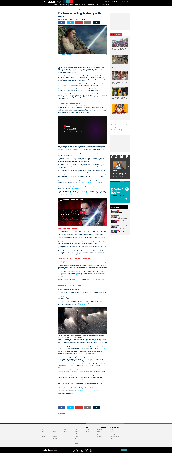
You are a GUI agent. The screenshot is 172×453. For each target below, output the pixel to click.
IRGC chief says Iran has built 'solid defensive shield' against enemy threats (122, 222)
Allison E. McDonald (63, 388)
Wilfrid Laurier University (90, 388)
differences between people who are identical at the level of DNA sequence (76, 371)
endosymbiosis (69, 154)
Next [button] (128, 165)
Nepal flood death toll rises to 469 (122, 211)
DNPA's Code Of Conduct (114, 436)
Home (59, 9)
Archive (111, 440)
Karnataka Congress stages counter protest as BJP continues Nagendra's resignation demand (122, 218)
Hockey (65, 431)
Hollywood (55, 436)
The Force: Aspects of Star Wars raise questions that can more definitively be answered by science (118, 131)
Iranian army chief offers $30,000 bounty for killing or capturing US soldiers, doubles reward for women (122, 228)
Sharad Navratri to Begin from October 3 (118, 114)
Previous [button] (110, 165)
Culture (84, 4)
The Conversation (62, 19)
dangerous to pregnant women (65, 262)
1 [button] (115, 179)
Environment (91, 4)
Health (98, 4)
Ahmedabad (77, 429)
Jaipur (76, 438)
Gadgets (87, 433)
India (50, 4)
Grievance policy (113, 434)
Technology (88, 431)
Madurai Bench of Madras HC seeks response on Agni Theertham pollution (119, 50)
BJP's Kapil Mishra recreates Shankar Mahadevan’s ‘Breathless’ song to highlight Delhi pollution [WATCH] (119, 173)
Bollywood (55, 438)
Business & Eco (44, 433)
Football (65, 433)
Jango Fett (88, 340)
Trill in (101, 237)
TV (53, 440)
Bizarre (54, 433)
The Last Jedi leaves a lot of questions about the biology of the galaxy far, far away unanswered (119, 126)
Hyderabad (77, 436)
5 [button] (123, 179)
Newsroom (111, 441)
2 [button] (117, 179)
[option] (119, 169)
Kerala (98, 434)
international (64, 4)
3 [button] (119, 179)
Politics (56, 4)
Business (77, 4)
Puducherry (99, 436)
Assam (98, 431)
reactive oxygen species (71, 166)
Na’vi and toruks (85, 239)
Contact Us (112, 431)
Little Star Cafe (106, 4)
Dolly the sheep (81, 304)
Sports (71, 4)
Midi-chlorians (61, 89)
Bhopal (76, 433)
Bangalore (77, 431)
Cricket (65, 429)
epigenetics (60, 367)
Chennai (76, 434)
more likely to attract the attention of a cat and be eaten (72, 275)
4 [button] (121, 179)
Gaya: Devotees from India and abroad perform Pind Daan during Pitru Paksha (119, 82)
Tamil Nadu (99, 433)
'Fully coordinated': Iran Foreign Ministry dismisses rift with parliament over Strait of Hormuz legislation (122, 233)
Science (87, 429)
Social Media (55, 434)
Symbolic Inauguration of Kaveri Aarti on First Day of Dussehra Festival (119, 66)
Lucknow (76, 443)
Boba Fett (95, 340)
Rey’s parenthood (76, 188)
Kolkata (76, 440)
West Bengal (99, 429)
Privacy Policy (112, 433)
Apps (87, 434)
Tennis (65, 434)
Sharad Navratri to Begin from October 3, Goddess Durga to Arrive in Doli (120, 99)
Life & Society (55, 431)
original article (96, 390)
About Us (111, 429)
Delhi (76, 441)
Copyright (111, 438)
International (44, 434)
